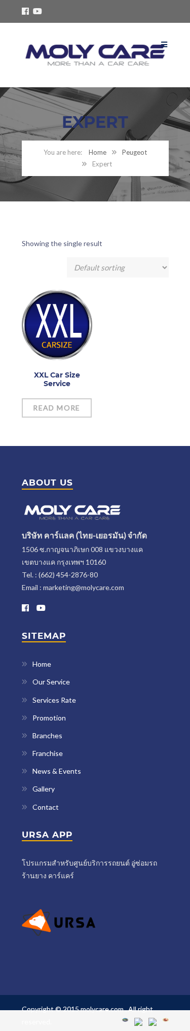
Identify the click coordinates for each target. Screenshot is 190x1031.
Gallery (43, 788)
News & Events (56, 771)
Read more (57, 407)
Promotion (49, 717)
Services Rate (54, 700)
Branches (47, 735)
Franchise (47, 753)
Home (97, 152)
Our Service (51, 681)
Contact (45, 807)
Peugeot (134, 152)
